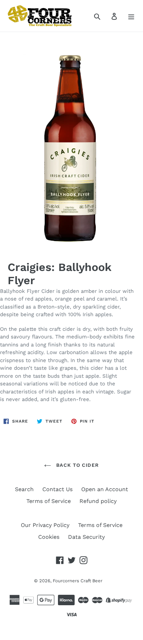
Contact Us (57, 489)
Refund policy (98, 501)
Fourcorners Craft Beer (77, 580)
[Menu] (131, 16)
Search (24, 489)
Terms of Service (48, 501)
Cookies (48, 537)
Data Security (86, 537)
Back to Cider (76, 465)
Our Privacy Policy (45, 525)
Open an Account (104, 489)
